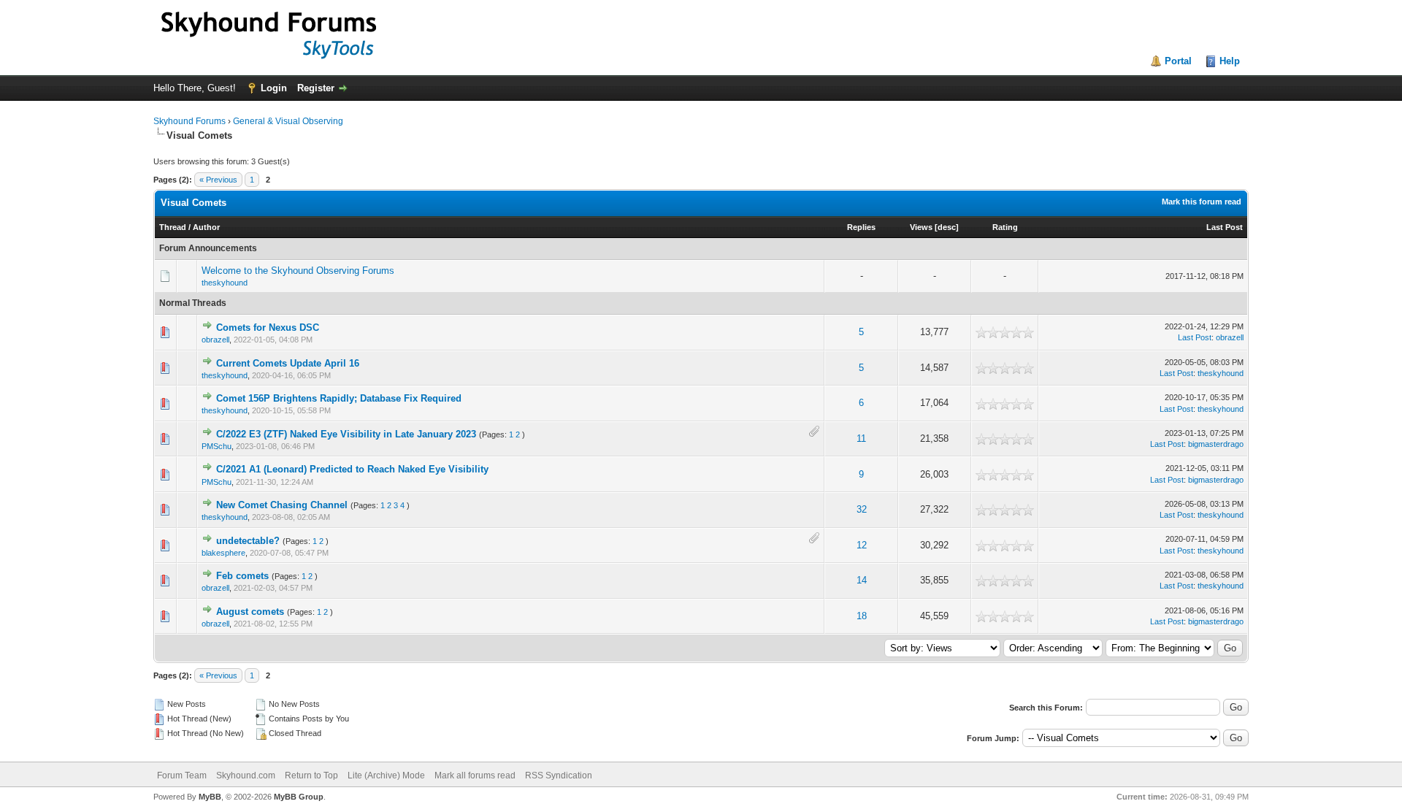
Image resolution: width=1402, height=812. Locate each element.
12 (862, 545)
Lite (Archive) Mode (386, 775)
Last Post (1224, 227)
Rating (1005, 227)
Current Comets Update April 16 (287, 363)
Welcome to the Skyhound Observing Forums (298, 270)
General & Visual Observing (288, 121)
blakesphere (223, 552)
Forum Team (182, 775)
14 (862, 580)
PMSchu (216, 446)
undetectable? (248, 540)
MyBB (210, 796)
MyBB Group (298, 796)
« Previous (218, 179)
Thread (172, 227)
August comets (250, 611)
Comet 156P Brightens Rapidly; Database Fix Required (338, 398)
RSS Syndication (558, 775)
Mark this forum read (1201, 201)
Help (1229, 60)
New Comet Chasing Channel (282, 504)
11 (861, 438)
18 (862, 615)
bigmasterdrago (1216, 444)
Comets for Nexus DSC (267, 327)
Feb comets (242, 575)
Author (206, 227)
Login (274, 88)
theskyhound (225, 282)
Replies (861, 227)
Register (315, 88)
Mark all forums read (475, 775)
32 (862, 509)
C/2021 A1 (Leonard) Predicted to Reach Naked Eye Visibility (352, 469)
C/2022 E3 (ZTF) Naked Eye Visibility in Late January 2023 (346, 434)
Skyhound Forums (189, 121)
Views (921, 227)
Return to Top (311, 775)
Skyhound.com (245, 775)
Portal (1178, 60)
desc (947, 227)
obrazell (215, 339)
